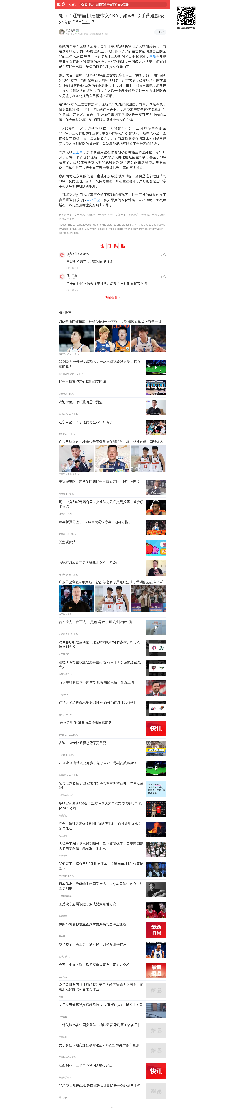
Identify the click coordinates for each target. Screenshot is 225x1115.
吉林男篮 (93, 200)
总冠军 (78, 152)
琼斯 (152, 56)
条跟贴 (111, 297)
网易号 (72, 4)
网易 (61, 4)
